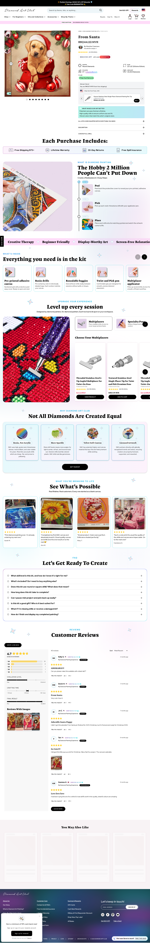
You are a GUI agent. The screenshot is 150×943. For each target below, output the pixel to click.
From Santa (104, 31)
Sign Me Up (131, 907)
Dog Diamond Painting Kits (91, 31)
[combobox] (75, 10)
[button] (68, 63)
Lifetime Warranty (43, 913)
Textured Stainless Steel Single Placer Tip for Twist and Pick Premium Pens (121, 380)
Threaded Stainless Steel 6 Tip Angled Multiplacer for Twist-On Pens (89, 380)
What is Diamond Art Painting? (13, 909)
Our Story (6, 905)
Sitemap (70, 939)
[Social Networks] (102, 914)
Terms (45, 939)
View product (90, 397)
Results (102, 17)
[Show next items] (144, 257)
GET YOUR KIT (75, 467)
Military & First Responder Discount (80, 913)
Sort (111, 651)
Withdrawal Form (43, 925)
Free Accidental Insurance (46, 909)
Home (80, 31)
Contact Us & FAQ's (43, 905)
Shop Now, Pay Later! (75, 917)
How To (109, 17)
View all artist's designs (89, 48)
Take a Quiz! (117, 921)
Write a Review (14, 645)
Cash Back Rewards (74, 909)
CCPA (62, 939)
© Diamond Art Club (81, 386)
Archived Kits (81, 939)
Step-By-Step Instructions (12, 913)
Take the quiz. (140, 938)
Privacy (54, 939)
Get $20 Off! (123, 10)
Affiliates (71, 921)
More (116, 17)
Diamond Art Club (101, 939)
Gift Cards (71, 905)
